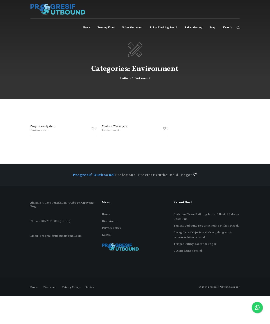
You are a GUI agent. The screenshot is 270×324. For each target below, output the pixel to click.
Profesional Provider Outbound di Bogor (133, 175)
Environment (39, 130)
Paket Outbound (132, 27)
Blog (212, 27)
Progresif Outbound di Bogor (57, 9)
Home (86, 27)
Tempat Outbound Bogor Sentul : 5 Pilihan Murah (206, 225)
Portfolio (125, 78)
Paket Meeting (193, 27)
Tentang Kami (106, 27)
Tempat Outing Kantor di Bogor (195, 243)
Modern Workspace (114, 126)
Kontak (227, 27)
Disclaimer (109, 221)
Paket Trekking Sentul (163, 27)
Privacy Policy (111, 227)
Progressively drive (43, 126)
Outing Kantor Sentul (188, 250)
